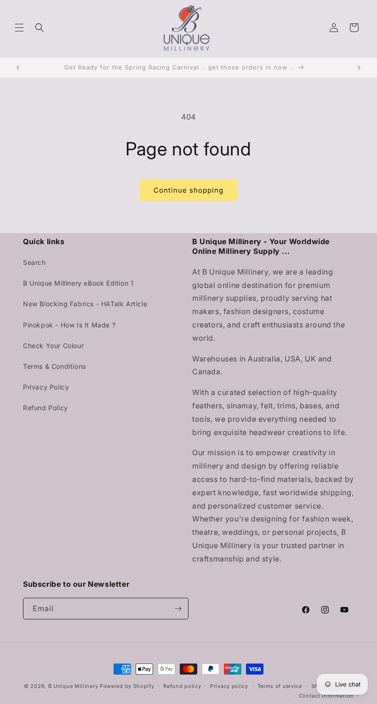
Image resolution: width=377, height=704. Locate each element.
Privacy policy (229, 686)
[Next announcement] (359, 67)
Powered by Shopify (127, 686)
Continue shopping (188, 190)
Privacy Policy (46, 387)
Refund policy (182, 686)
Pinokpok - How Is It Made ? (69, 325)
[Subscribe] (178, 608)
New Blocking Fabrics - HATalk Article (85, 304)
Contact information (326, 696)
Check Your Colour (53, 345)
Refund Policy (45, 408)
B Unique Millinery (73, 686)
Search (34, 262)
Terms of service (279, 686)
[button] (19, 27)
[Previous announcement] (18, 67)
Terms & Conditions (54, 366)
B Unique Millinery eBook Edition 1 (78, 283)
